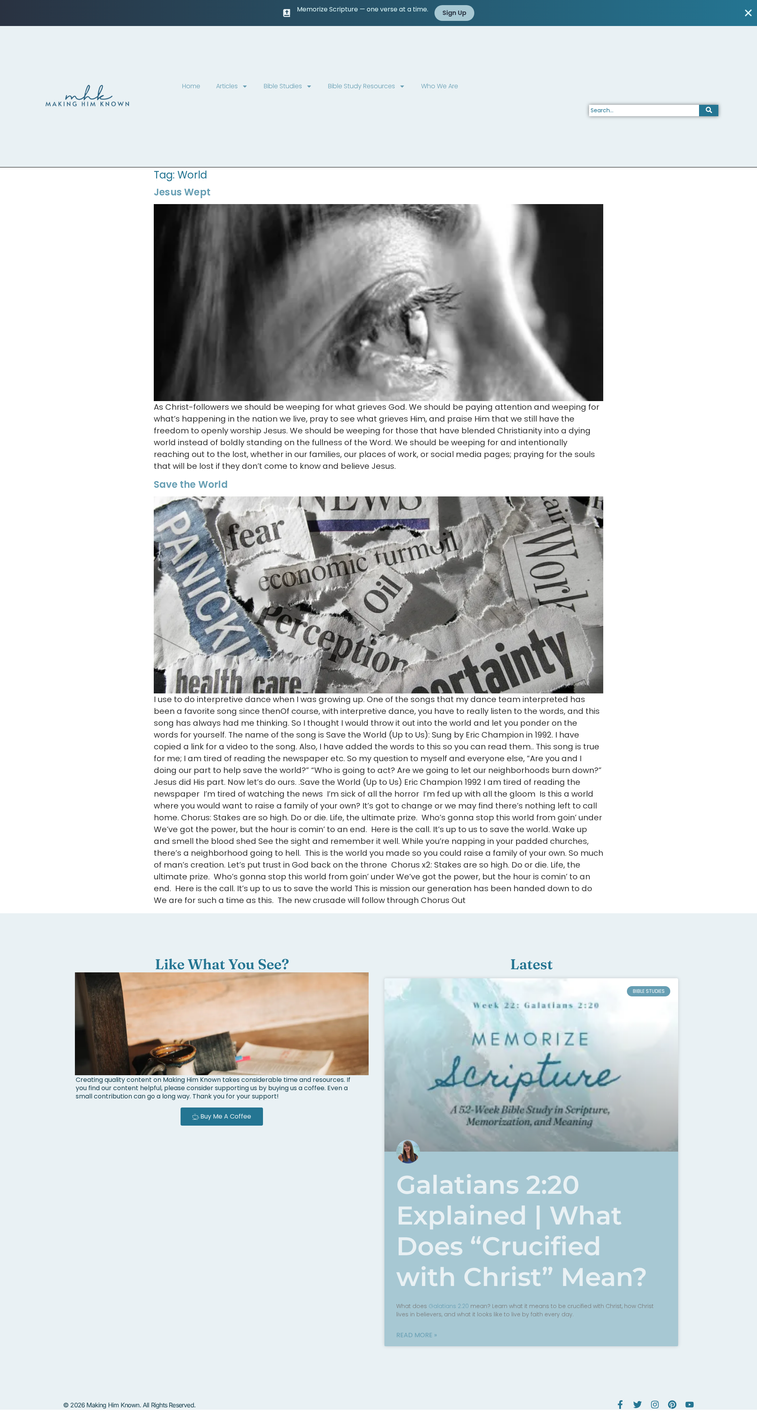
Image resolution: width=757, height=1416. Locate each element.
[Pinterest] (672, 1404)
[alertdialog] (378, 13)
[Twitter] (637, 1404)
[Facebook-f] (620, 1404)
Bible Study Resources (361, 86)
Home (191, 86)
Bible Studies (283, 86)
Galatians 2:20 (449, 1306)
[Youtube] (689, 1404)
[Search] (708, 110)
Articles (227, 86)
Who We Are (439, 86)
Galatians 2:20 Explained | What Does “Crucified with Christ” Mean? (521, 1230)
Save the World (191, 484)
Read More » (416, 1335)
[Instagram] (655, 1404)
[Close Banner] (748, 13)
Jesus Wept (182, 192)
